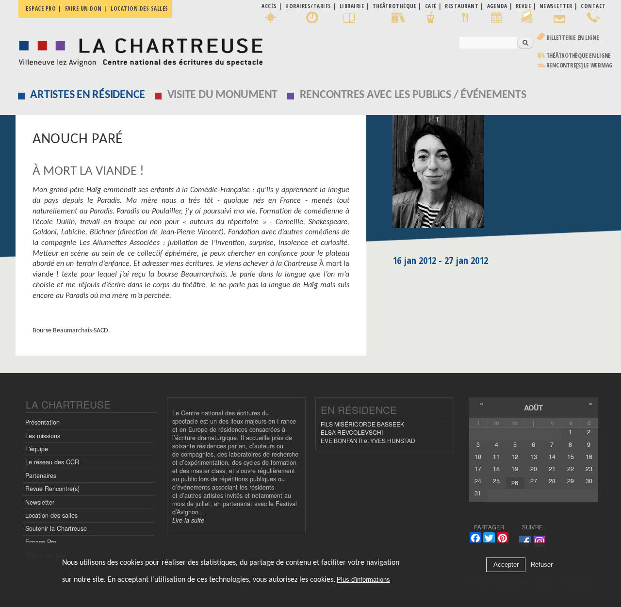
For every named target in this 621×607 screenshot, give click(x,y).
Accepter (506, 565)
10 (477, 456)
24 (477, 480)
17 (477, 468)
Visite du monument (222, 95)
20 (533, 468)
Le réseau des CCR (52, 462)
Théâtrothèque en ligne (578, 55)
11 (496, 456)
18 (496, 468)
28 (552, 480)
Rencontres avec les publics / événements (413, 95)
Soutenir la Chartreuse (56, 528)
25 (496, 480)
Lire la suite (188, 520)
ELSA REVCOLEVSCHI (352, 432)
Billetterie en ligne (572, 37)
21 (552, 468)
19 (514, 468)
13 (533, 456)
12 (514, 456)
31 (477, 493)
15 (570, 456)
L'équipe (36, 448)
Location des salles (139, 8)
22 (570, 468)
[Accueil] (138, 50)
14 (552, 456)
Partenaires (40, 475)
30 (589, 480)
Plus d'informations (363, 580)
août (533, 407)
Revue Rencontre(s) (52, 488)
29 (570, 480)
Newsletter (39, 502)
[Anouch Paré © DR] (499, 175)
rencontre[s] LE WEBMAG (579, 65)
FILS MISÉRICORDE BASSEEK (362, 424)
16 (589, 456)
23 (589, 468)
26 (514, 482)
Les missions (42, 435)
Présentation (42, 422)
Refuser (542, 565)
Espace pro (41, 8)
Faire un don (83, 8)
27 (533, 480)
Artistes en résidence (87, 95)
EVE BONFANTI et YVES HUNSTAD (368, 440)
